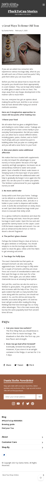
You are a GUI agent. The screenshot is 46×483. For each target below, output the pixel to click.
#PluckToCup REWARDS (12, 421)
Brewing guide (8, 424)
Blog (4, 417)
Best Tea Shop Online (23, 475)
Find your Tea (8, 428)
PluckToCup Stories (23, 11)
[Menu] (44, 4)
